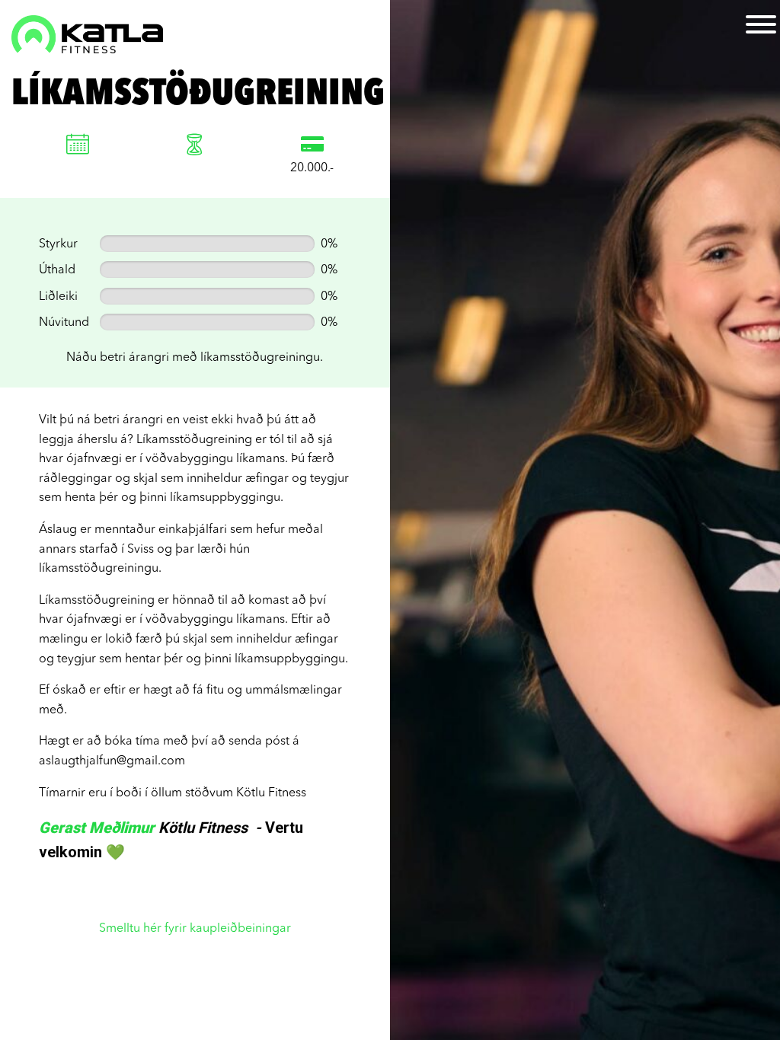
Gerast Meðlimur (97, 827)
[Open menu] (761, 24)
